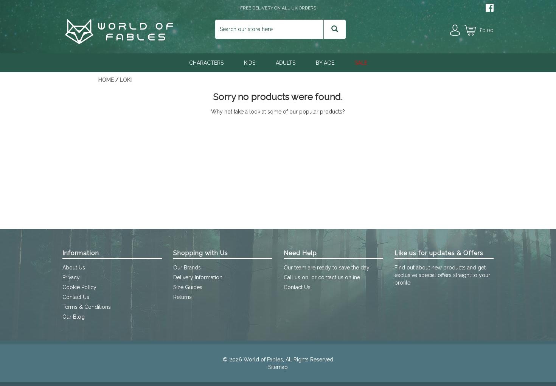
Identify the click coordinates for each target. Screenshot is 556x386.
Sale (361, 63)
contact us (330, 277)
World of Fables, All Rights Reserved (288, 359)
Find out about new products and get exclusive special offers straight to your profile (442, 275)
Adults (285, 63)
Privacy (71, 277)
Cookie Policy (79, 287)
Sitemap (278, 367)
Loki (126, 80)
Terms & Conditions (86, 307)
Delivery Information (197, 277)
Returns (182, 297)
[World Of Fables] (119, 42)
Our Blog (73, 317)
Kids (249, 63)
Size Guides (187, 287)
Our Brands (187, 268)
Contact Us (75, 297)
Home (106, 80)
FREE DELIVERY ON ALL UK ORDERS (278, 8)
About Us (73, 268)
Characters (206, 63)
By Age (325, 63)
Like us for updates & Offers (438, 253)
